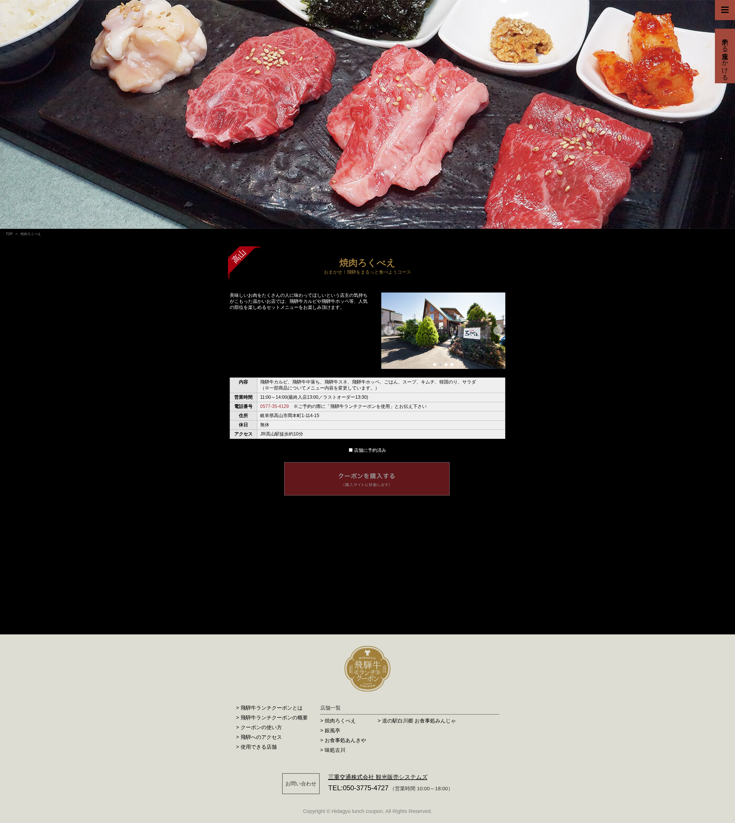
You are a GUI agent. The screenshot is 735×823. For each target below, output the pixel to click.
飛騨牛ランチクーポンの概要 (274, 718)
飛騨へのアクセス (261, 737)
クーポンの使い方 (261, 727)
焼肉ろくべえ (340, 721)
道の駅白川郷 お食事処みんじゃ (419, 721)
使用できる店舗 (259, 747)
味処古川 (335, 750)
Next (497, 330)
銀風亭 (332, 730)
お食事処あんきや (345, 740)
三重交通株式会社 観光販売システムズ (378, 777)
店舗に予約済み (370, 450)
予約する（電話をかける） (725, 56)
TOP (9, 234)
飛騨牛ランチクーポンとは (272, 708)
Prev (388, 330)
